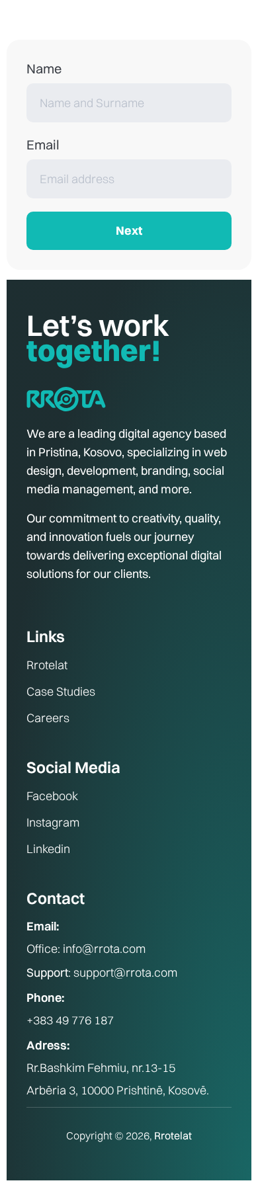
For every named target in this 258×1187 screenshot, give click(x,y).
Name (44, 68)
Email (43, 144)
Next (129, 230)
